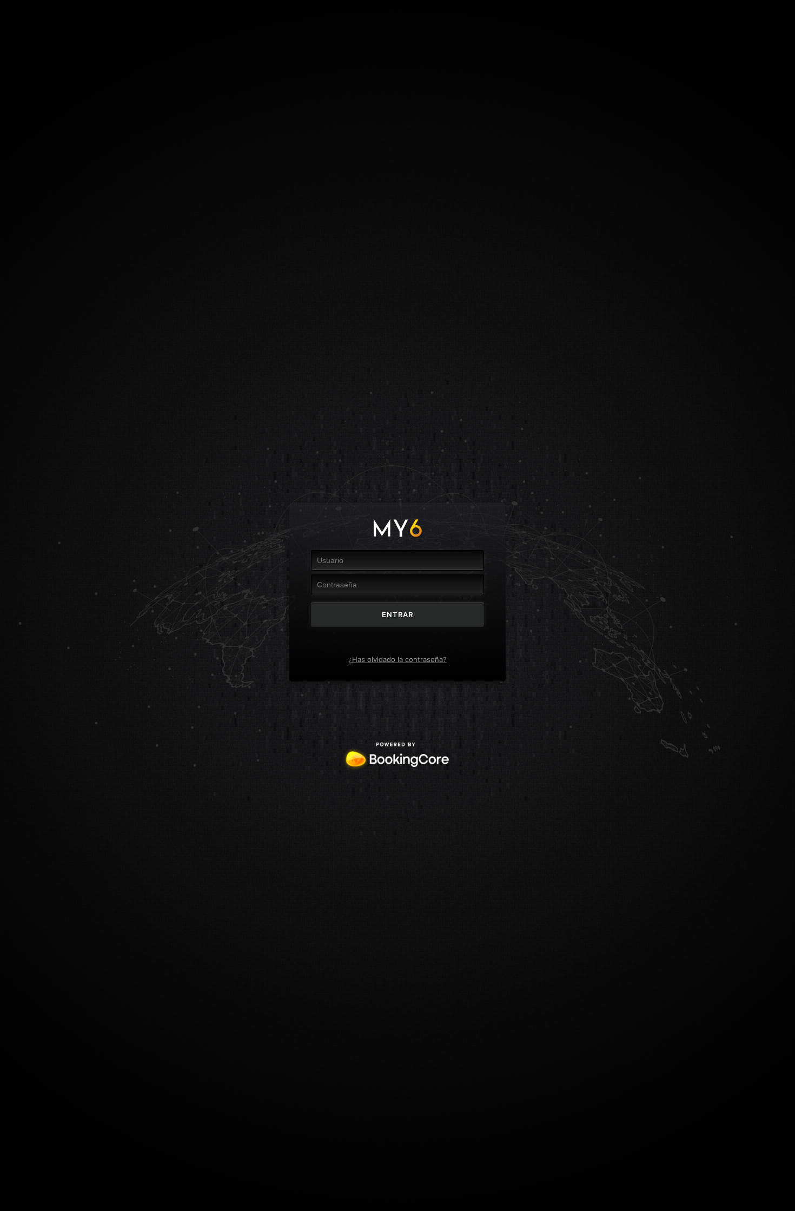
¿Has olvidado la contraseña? (397, 659)
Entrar (397, 614)
